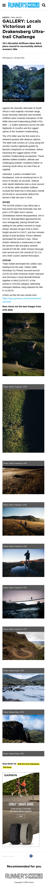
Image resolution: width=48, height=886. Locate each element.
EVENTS (5, 17)
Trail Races (7, 767)
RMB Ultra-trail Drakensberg (28, 764)
